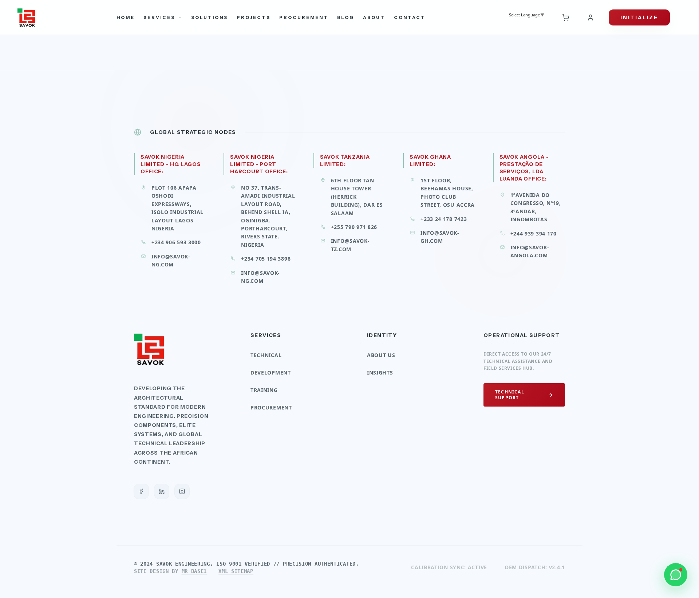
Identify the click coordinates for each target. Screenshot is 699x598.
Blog (345, 17)
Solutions (209, 17)
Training (264, 390)
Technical (265, 355)
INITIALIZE (639, 17)
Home (125, 17)
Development (270, 372)
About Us (381, 355)
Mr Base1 (194, 571)
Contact (410, 17)
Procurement (303, 17)
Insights (380, 372)
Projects (253, 17)
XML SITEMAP (235, 571)
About (374, 17)
